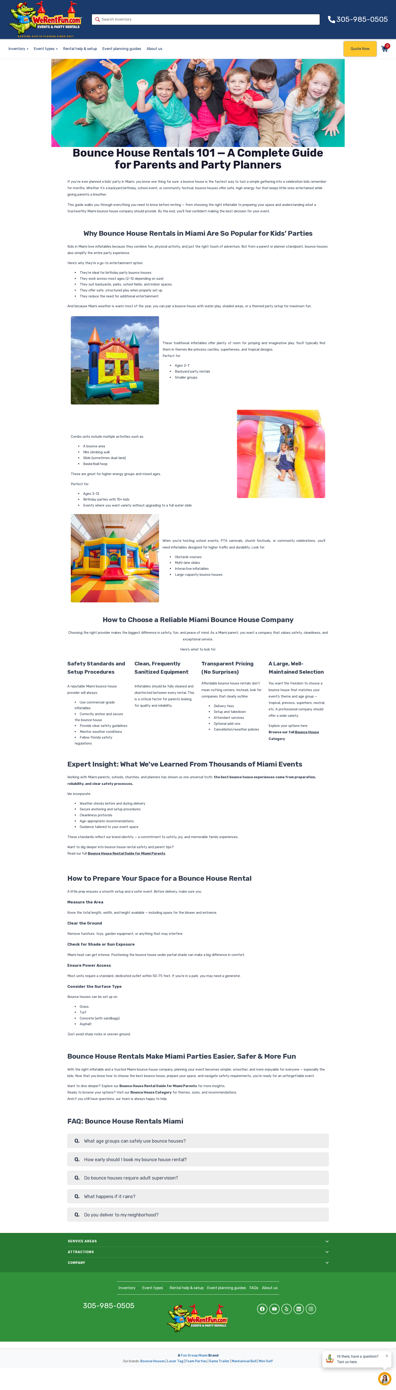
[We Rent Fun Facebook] (262, 1309)
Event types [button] (44, 49)
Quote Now (360, 49)
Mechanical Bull (244, 1361)
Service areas (82, 1241)
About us (154, 49)
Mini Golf (266, 1361)
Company (76, 1263)
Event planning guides (121, 49)
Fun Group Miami (194, 1355)
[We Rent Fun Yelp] (286, 1309)
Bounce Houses (152, 1361)
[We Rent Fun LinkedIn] (299, 1309)
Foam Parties (196, 1361)
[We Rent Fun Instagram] (311, 1309)
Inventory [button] (17, 49)
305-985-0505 (109, 1306)
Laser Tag (175, 1361)
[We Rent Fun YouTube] (274, 1309)
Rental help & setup (80, 49)
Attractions (81, 1252)
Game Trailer (219, 1361)
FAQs (254, 1288)
